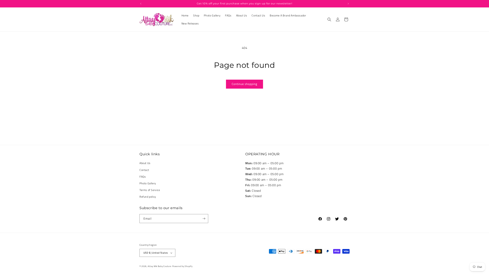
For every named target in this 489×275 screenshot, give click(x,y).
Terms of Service (149, 190)
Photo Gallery (147, 183)
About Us (145, 163)
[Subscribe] (204, 218)
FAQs (142, 177)
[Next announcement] (348, 3)
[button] (329, 19)
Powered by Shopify (182, 266)
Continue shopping (244, 84)
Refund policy (147, 197)
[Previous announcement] (141, 3)
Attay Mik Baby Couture (160, 266)
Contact (144, 170)
